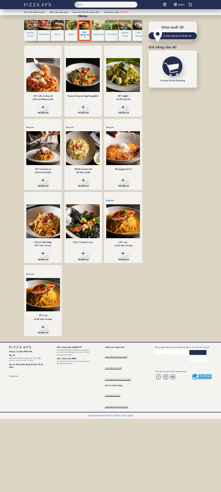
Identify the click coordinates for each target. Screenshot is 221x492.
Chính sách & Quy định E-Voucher (118, 379)
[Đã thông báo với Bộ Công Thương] (201, 377)
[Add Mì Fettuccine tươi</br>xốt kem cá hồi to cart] (83, 180)
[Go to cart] (190, 5)
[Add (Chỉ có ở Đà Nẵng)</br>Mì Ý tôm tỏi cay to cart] (43, 254)
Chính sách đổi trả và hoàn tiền (116, 406)
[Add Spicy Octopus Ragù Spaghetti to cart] (83, 107)
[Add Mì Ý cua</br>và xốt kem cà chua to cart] (123, 254)
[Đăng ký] (198, 352)
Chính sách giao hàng (112, 395)
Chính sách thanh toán (113, 368)
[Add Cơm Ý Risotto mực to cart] (83, 254)
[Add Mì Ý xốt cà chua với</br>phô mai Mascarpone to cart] (43, 107)
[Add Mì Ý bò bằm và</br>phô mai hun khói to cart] (43, 180)
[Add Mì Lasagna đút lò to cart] (123, 180)
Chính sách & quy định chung (116, 356)
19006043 (124, 12)
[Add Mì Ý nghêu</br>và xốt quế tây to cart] (123, 107)
